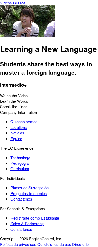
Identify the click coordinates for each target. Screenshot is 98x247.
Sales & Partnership (27, 223)
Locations (18, 127)
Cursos (19, 2)
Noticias (17, 133)
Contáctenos (21, 199)
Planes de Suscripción (29, 187)
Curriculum (19, 168)
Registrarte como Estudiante (34, 218)
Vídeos (6, 2)
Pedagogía (19, 163)
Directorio (80, 244)
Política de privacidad (18, 244)
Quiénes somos (24, 121)
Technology (20, 157)
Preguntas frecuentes (28, 193)
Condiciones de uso (54, 244)
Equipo (16, 138)
